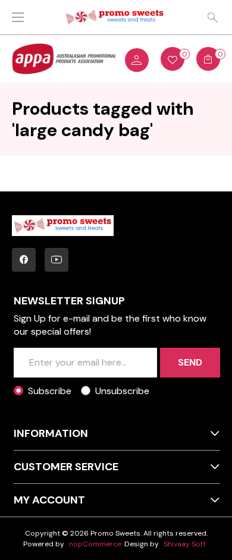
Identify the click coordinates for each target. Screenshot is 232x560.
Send (190, 362)
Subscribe (49, 391)
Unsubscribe (122, 391)
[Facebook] (24, 260)
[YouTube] (56, 260)
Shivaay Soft (185, 544)
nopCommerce (95, 544)
